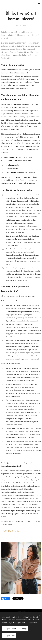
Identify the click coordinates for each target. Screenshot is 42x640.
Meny (38, 4)
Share (7, 599)
